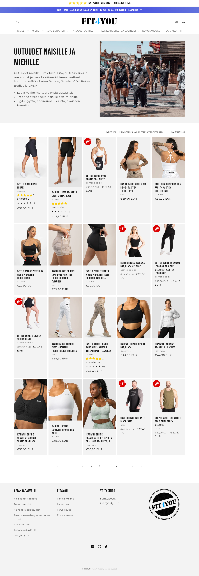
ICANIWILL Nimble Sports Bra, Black (133, 345)
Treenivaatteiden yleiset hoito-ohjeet (32, 517)
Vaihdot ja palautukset (27, 509)
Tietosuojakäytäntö (25, 530)
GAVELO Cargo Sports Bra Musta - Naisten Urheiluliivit (30, 275)
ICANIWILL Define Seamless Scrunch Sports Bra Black (27, 438)
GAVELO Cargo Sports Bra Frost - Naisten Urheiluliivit (168, 188)
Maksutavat (64, 504)
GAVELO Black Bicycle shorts (28, 186)
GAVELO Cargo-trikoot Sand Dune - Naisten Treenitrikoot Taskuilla (98, 347)
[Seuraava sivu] (141, 466)
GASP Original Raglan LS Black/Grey (132, 419)
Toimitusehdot (22, 504)
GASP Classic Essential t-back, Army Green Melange (168, 421)
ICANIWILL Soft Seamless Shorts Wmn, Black (64, 194)
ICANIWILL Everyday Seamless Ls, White (165, 345)
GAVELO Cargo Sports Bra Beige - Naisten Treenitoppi (133, 188)
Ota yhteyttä (21, 535)
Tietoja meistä (65, 498)
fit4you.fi (93, 569)
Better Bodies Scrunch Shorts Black (29, 337)
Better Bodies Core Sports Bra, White (96, 177)
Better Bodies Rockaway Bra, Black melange (133, 264)
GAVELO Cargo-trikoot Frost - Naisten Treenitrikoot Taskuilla (64, 347)
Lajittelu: (111, 131)
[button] (17, 21)
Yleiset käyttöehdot (25, 498)
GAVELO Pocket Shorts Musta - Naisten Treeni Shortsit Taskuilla (98, 275)
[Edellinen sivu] (57, 466)
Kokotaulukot (22, 524)
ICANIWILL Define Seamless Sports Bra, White (63, 430)
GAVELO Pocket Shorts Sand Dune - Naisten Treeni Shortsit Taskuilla (63, 276)
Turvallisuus (64, 509)
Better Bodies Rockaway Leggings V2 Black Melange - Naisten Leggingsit (167, 268)
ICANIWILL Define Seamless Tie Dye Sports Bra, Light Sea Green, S (99, 438)
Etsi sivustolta (65, 515)
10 (133, 466)
